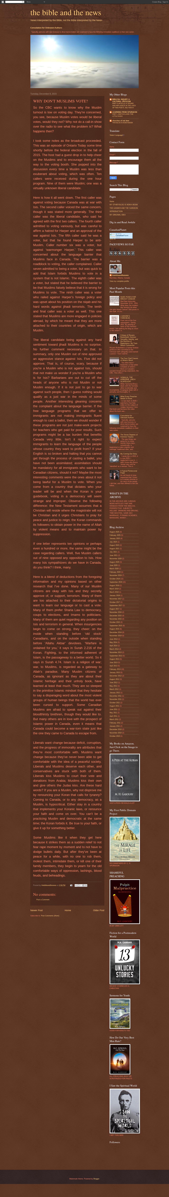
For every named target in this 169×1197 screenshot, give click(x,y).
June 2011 (113, 709)
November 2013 (116, 652)
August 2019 (114, 585)
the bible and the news (65, 12)
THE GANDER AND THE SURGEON (124, 208)
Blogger (96, 1179)
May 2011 (113, 713)
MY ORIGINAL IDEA (118, 215)
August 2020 (114, 562)
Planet (122, 235)
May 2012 (113, 686)
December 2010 (116, 729)
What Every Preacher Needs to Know (128, 397)
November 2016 (116, 612)
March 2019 (114, 589)
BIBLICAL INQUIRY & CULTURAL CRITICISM (121, 100)
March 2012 (114, 689)
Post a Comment (42, 900)
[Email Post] (71, 885)
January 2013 (115, 672)
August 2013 (114, 659)
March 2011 (114, 719)
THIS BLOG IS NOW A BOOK (122, 123)
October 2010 (115, 736)
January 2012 (115, 693)
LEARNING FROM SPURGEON (124, 112)
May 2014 (113, 642)
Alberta (118, 237)
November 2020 (116, 559)
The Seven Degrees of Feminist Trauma (129, 436)
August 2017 (114, 609)
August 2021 (114, 549)
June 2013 (114, 662)
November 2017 (116, 599)
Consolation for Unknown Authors (46, 28)
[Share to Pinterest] (86, 885)
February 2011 (115, 723)
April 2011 (113, 716)
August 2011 (114, 706)
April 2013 (113, 666)
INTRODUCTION (116, 211)
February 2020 (115, 572)
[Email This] (76, 885)
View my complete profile (119, 281)
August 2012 (114, 679)
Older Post (98, 910)
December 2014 (116, 632)
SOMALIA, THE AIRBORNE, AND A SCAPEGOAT (127, 379)
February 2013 (115, 669)
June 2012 (114, 682)
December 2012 (116, 676)
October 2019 (115, 579)
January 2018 (115, 595)
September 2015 (116, 626)
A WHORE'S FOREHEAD (125, 317)
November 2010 (116, 733)
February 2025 (115, 535)
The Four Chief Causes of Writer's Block (129, 359)
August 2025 (114, 532)
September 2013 (116, 656)
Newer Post (36, 910)
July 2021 (113, 552)
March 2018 (114, 592)
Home (68, 910)
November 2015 (116, 619)
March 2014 (114, 649)
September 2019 (116, 582)
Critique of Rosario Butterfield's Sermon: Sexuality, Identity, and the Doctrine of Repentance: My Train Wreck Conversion (129, 340)
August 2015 (114, 629)
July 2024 (113, 542)
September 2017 (116, 605)
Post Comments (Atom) (50, 916)
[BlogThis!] (78, 885)
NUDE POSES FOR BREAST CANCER (128, 298)
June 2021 (114, 555)
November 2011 (115, 699)
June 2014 (114, 639)
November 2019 (116, 575)
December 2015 (116, 616)
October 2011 (115, 703)
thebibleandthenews (120, 275)
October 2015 (115, 622)
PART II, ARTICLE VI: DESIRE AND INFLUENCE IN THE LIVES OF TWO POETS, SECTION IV (124, 106)
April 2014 (113, 646)
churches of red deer (120, 121)
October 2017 (115, 602)
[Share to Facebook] (83, 885)
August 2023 (114, 545)
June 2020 (114, 565)
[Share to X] (81, 885)
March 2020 (114, 569)
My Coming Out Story (128, 454)
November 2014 (116, 636)
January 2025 (115, 538)
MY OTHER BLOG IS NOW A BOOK (124, 205)
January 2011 (115, 726)
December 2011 (115, 696)
